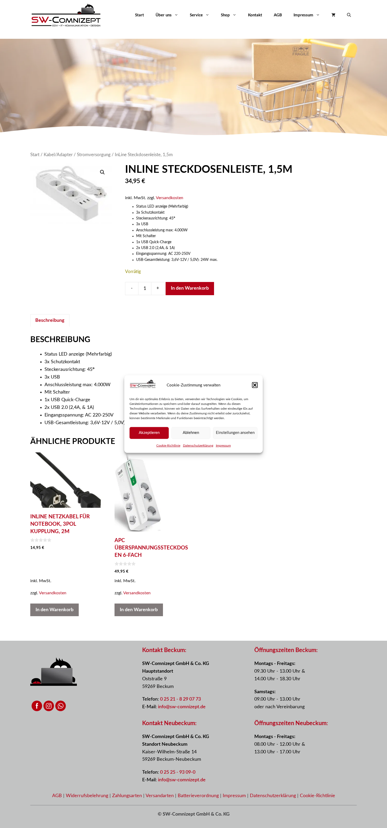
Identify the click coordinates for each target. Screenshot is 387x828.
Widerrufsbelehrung (88, 795)
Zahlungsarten (127, 795)
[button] (254, 385)
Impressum (223, 445)
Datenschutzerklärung (198, 445)
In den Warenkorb (190, 288)
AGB (278, 15)
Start (139, 15)
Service (196, 15)
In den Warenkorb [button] (54, 609)
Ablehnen (191, 432)
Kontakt (255, 15)
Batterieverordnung (199, 795)
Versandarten (160, 795)
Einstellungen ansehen (235, 432)
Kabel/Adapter (58, 155)
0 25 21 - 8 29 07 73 (180, 699)
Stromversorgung (94, 155)
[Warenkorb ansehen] (333, 15)
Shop (225, 15)
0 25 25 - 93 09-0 (177, 772)
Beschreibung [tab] (49, 320)
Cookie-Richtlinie (168, 445)
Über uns (164, 15)
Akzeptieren (149, 432)
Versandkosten (169, 198)
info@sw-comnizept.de (182, 707)
